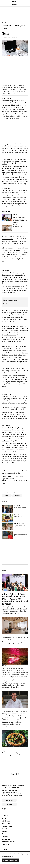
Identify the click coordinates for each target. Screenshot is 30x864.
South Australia (20, 492)
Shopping (11, 492)
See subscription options (10, 860)
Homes (4, 834)
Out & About (6, 823)
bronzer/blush (6, 112)
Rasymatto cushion (7, 239)
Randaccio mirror (7, 199)
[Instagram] (5, 809)
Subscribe (9, 800)
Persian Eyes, (6, 441)
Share (7, 495)
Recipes (4, 829)
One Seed (4, 164)
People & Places (7, 826)
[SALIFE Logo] (15, 4)
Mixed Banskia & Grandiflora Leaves (16, 252)
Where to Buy (6, 839)
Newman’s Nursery (13, 432)
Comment (17, 495)
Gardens (4, 818)
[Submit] (24, 304)
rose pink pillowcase (11, 150)
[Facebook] (2, 809)
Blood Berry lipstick (14, 116)
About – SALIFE (7, 844)
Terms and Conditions (9, 842)
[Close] (27, 854)
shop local (4, 492)
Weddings (5, 831)
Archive (4, 849)
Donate (9, 804)
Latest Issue (6, 821)
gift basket (25, 279)
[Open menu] (28, 4)
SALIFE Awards (7, 816)
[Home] (15, 1)
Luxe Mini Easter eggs (21, 359)
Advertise (5, 847)
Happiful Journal (7, 412)
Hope (26, 181)
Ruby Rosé (20, 368)
